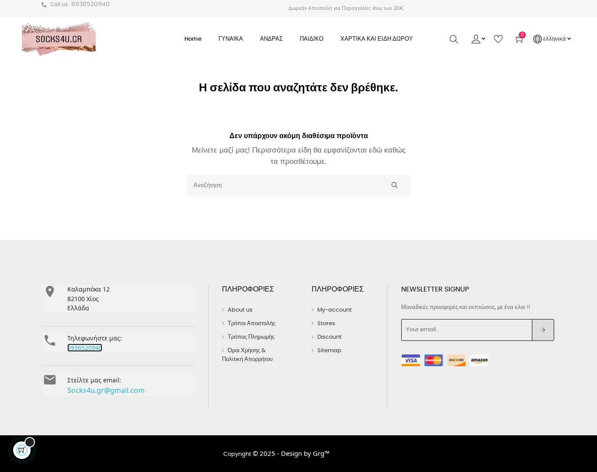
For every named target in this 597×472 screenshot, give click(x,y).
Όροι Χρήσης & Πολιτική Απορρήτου (247, 355)
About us (240, 310)
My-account (334, 310)
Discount (329, 337)
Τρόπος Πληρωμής (251, 337)
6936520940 (90, 4)
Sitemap (329, 351)
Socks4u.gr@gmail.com (106, 390)
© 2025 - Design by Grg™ (291, 453)
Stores (326, 323)
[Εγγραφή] (543, 330)
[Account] (478, 39)
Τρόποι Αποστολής (251, 323)
